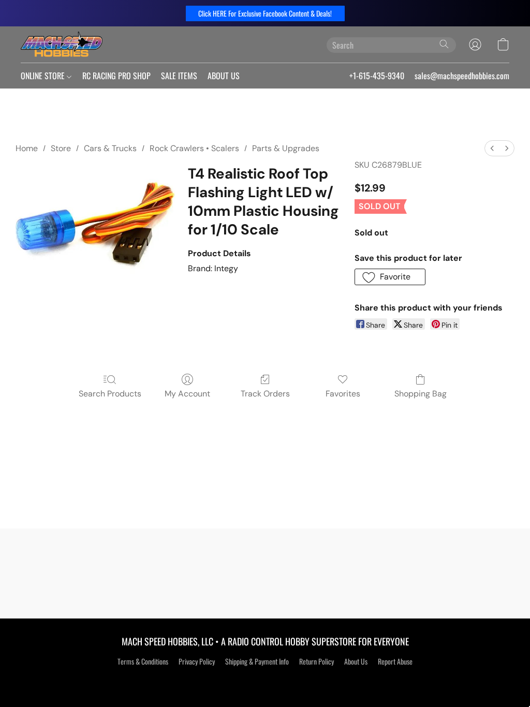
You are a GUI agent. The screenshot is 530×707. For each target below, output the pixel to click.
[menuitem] (492, 148)
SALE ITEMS (179, 75)
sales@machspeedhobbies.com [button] (462, 75)
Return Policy (316, 661)
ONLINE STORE (44, 75)
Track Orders (265, 393)
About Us (355, 661)
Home (27, 148)
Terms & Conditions (142, 661)
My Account (187, 393)
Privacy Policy (197, 661)
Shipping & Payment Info (257, 661)
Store (61, 148)
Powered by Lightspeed (265, 679)
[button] (265, 13)
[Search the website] (444, 44)
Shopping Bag (420, 393)
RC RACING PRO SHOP (116, 75)
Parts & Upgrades (285, 148)
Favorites (343, 393)
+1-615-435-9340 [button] (376, 75)
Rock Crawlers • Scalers (194, 148)
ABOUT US (224, 75)
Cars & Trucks (110, 148)
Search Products (110, 393)
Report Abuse (395, 661)
